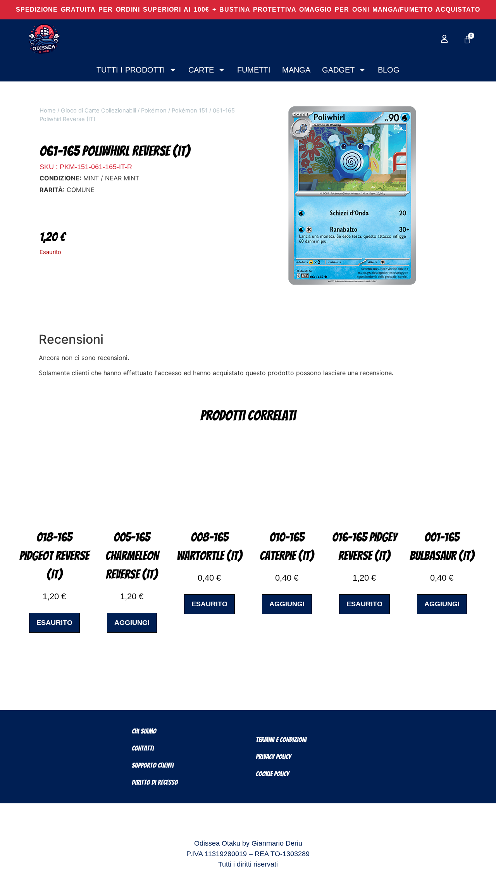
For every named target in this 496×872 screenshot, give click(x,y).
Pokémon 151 (190, 110)
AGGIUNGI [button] (132, 622)
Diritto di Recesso (155, 782)
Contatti (143, 748)
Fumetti (253, 70)
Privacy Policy (273, 756)
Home (48, 110)
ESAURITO (54, 622)
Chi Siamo (144, 731)
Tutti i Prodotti (130, 70)
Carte (201, 70)
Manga (296, 70)
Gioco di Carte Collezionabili (98, 110)
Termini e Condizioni (281, 739)
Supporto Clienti (153, 765)
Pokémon (154, 110)
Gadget (338, 70)
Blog (389, 70)
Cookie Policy (272, 773)
